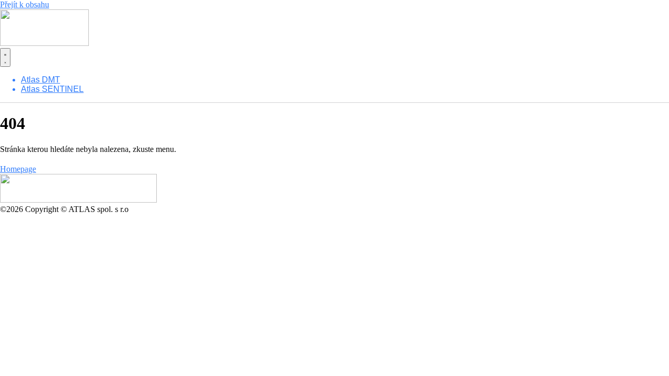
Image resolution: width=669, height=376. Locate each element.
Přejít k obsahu (24, 4)
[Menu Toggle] (5, 57)
